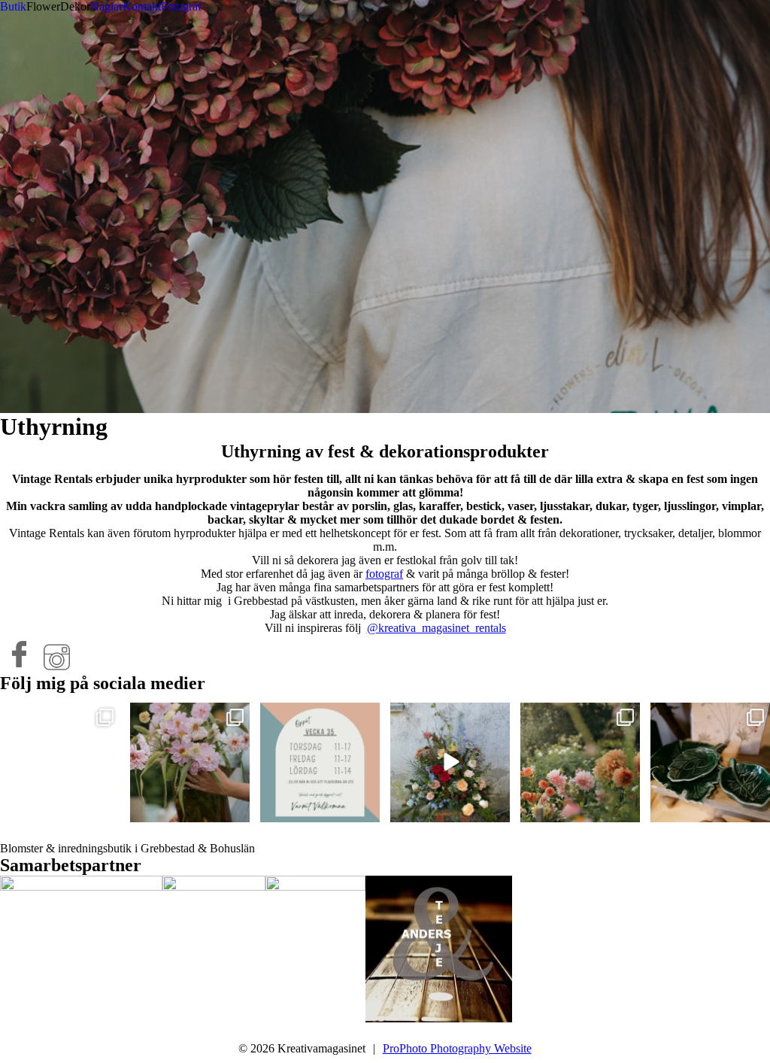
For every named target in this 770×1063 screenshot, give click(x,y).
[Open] (60, 762)
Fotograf (181, 6)
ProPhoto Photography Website (457, 1048)
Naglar (106, 6)
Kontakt (142, 6)
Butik (13, 6)
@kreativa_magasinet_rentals (436, 627)
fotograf (384, 573)
